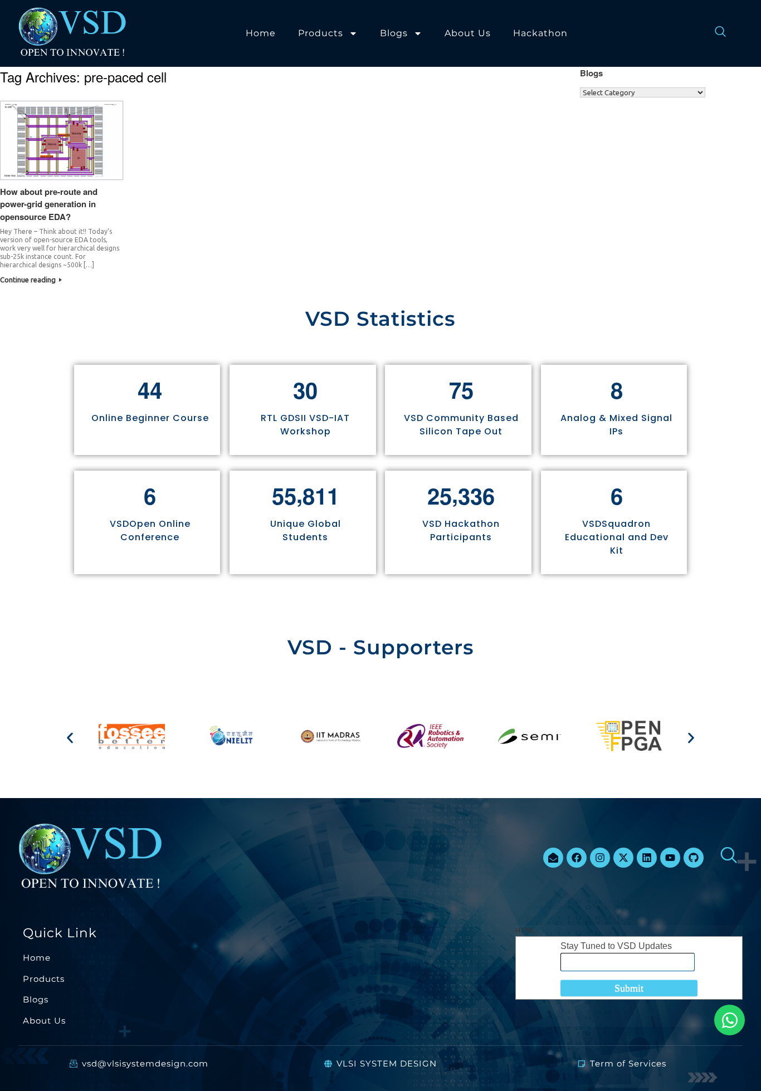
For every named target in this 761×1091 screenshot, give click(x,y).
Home (261, 33)
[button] (70, 738)
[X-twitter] (623, 858)
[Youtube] (670, 858)
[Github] (694, 858)
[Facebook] (577, 858)
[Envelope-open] (553, 858)
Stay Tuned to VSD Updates (616, 946)
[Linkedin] (647, 858)
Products (320, 33)
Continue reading (28, 279)
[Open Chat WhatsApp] (729, 1020)
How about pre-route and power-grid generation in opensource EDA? (48, 204)
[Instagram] (600, 858)
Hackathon (540, 33)
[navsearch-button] (715, 33)
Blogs (394, 33)
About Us (468, 33)
